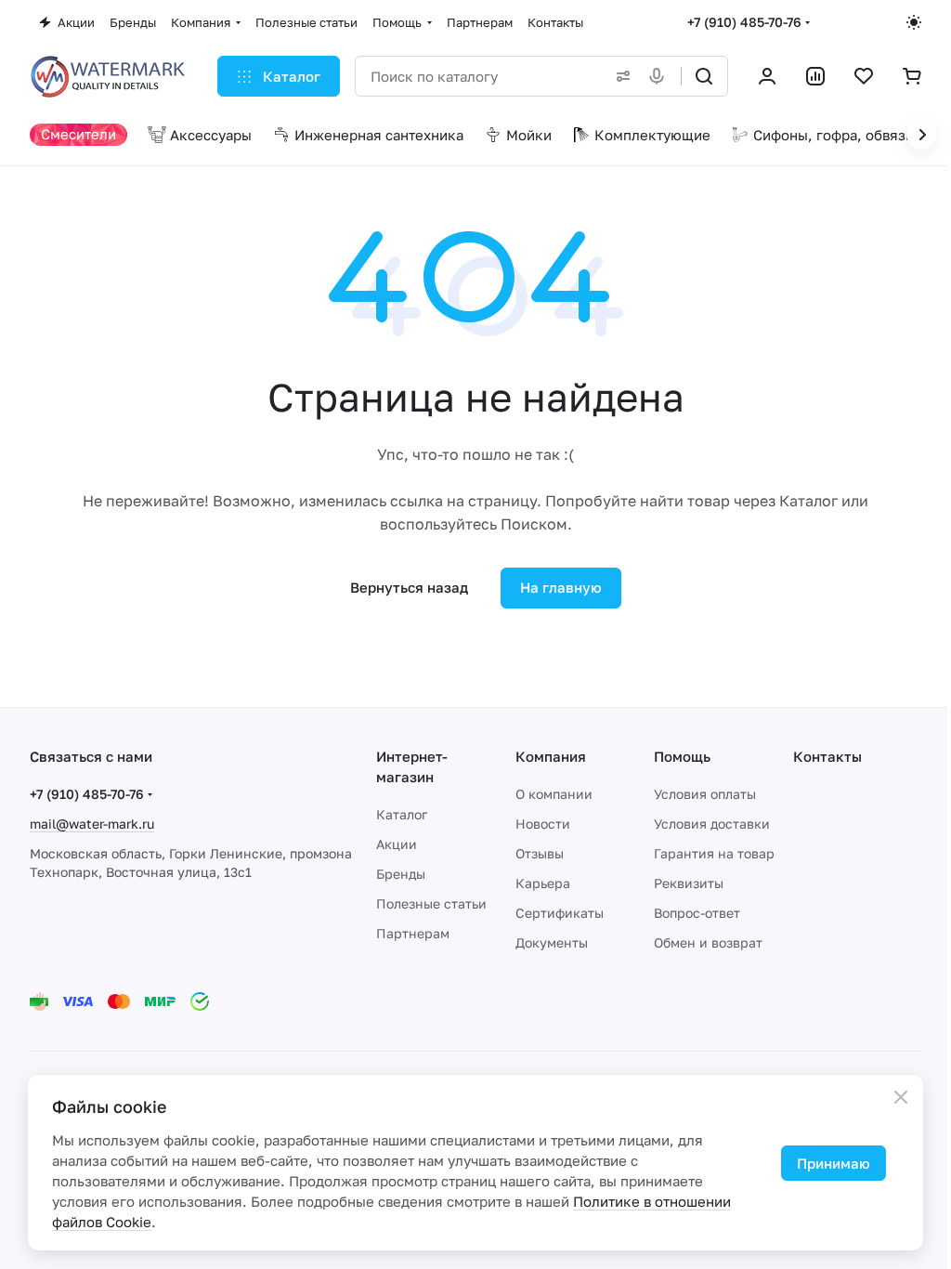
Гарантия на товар (714, 853)
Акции (396, 844)
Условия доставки (712, 823)
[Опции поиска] (619, 76)
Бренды (400, 874)
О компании (554, 794)
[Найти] (704, 76)
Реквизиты (688, 883)
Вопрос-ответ (697, 913)
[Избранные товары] (863, 76)
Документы (551, 942)
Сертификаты (559, 913)
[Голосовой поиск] (660, 76)
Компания (550, 756)
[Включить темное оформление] (913, 22)
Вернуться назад (409, 587)
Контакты (827, 756)
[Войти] (767, 76)
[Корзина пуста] (912, 76)
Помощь (682, 756)
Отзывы (539, 853)
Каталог (401, 814)
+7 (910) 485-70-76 (744, 22)
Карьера (542, 883)
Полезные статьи (431, 903)
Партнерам (412, 933)
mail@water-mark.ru (92, 823)
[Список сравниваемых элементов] (815, 76)
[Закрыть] (901, 1097)
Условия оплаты (705, 794)
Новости (542, 823)
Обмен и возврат (708, 942)
